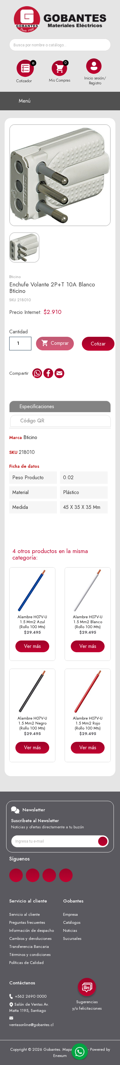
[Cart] (59, 68)
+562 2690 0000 (30, 996)
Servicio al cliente (24, 914)
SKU (12, 300)
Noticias (70, 930)
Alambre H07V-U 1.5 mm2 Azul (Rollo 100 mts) (32, 622)
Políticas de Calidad (26, 963)
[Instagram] (32, 875)
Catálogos (71, 922)
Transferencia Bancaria (29, 946)
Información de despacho (31, 930)
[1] (102, 841)
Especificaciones (36, 406)
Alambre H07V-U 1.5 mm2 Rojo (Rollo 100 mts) (87, 723)
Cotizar (98, 343)
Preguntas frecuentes (27, 922)
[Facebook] (16, 875)
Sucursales (72, 938)
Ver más (32, 646)
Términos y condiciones (29, 954)
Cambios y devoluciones (30, 938)
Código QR (32, 420)
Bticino (15, 277)
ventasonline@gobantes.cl (31, 1025)
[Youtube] (66, 875)
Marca (15, 437)
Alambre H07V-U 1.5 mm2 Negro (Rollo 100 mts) (32, 723)
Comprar (55, 343)
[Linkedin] (49, 875)
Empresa (70, 914)
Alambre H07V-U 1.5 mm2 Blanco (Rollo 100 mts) (87, 622)
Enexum (60, 1056)
